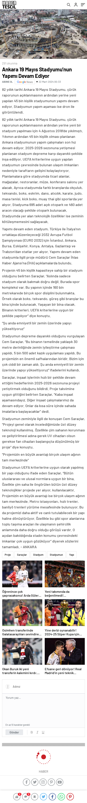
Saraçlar (22, 554)
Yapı (71, 554)
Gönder (14, 732)
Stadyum (38, 554)
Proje (8, 554)
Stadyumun (56, 554)
